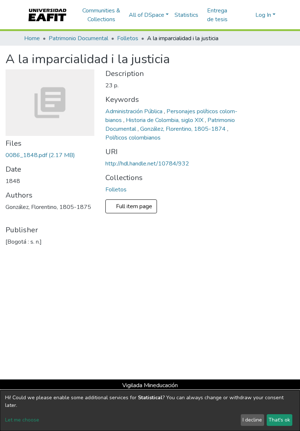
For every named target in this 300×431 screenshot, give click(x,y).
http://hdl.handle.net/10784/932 (147, 164)
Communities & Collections (101, 15)
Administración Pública (134, 111)
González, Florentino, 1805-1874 (183, 129)
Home (32, 38)
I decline (252, 419)
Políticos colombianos (133, 138)
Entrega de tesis (217, 15)
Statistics (186, 15)
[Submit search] (238, 15)
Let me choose (22, 419)
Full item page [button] (135, 206)
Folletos (127, 38)
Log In (263, 15)
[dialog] (150, 410)
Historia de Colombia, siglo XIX (165, 120)
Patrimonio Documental (78, 38)
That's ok (279, 419)
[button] (248, 15)
